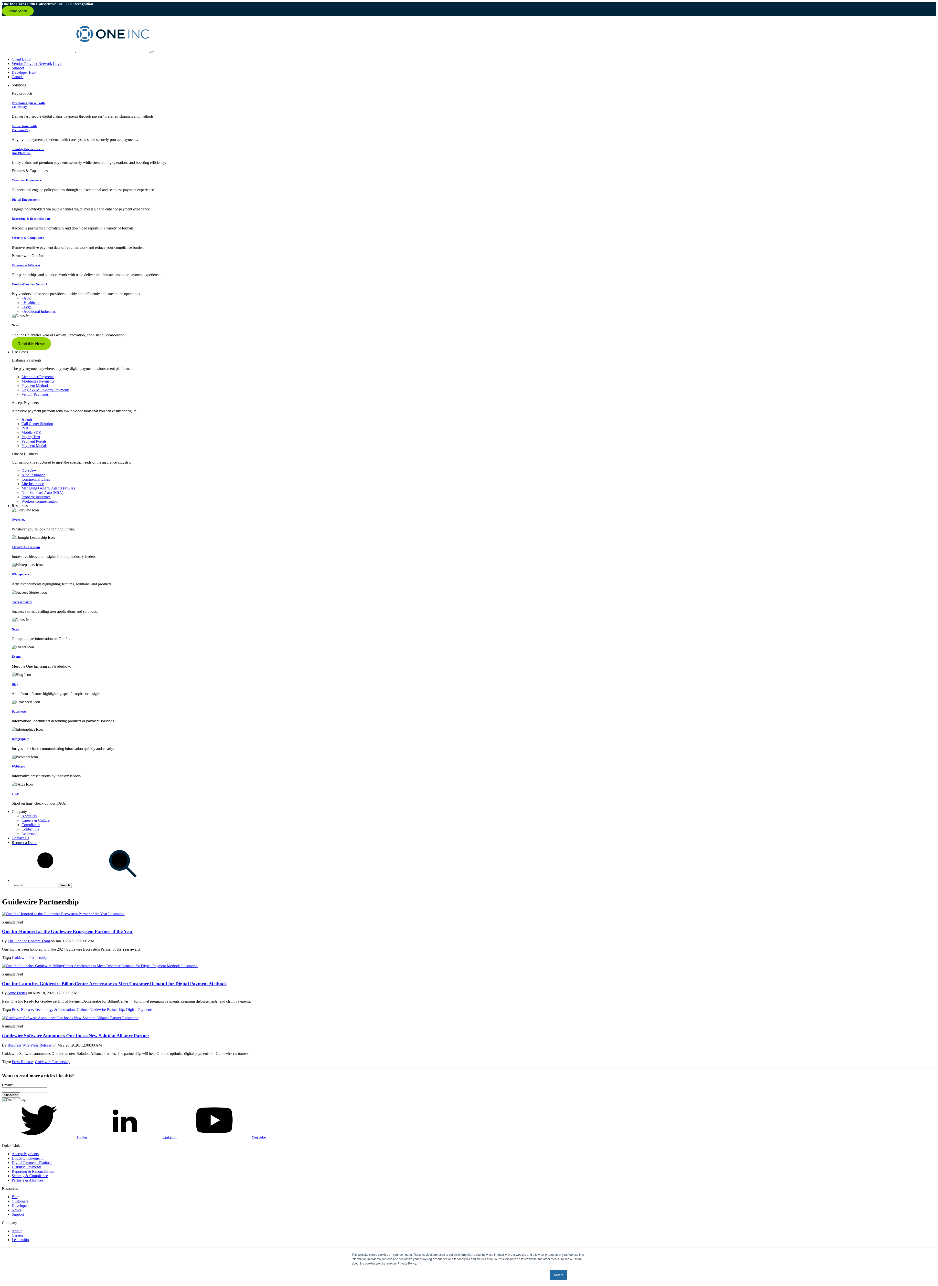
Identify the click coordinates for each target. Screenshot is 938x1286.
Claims (82, 1009)
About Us (29, 816)
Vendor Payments (35, 394)
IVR (24, 428)
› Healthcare (30, 303)
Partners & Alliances (26, 265)
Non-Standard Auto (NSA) (42, 492)
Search (65, 885)
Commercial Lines (35, 479)
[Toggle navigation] (152, 52)
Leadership (30, 833)
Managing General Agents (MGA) (48, 488)
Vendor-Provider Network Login (37, 64)
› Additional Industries (38, 311)
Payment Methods (35, 386)
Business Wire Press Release (30, 1045)
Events (16, 656)
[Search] (85, 880)
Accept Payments (25, 1154)
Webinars (18, 766)
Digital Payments (139, 1009)
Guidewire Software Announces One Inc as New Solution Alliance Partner (75, 1035)
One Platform (28, 151)
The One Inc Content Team (29, 941)
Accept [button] (558, 1275)
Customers (20, 1201)
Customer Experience (27, 180)
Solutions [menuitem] (19, 85)
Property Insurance (36, 497)
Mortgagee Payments (37, 381)
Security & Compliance (28, 237)
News (15, 629)
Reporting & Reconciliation (31, 218)
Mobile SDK (31, 432)
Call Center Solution (37, 424)
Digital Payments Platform (32, 1163)
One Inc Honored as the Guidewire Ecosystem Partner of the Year (67, 931)
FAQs (15, 794)
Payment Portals (33, 441)
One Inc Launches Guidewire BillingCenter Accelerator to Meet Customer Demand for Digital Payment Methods (114, 983)
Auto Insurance (33, 475)
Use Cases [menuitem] (20, 352)
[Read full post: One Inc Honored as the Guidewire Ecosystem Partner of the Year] (63, 914)
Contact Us (30, 829)
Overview (29, 470)
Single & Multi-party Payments (45, 390)
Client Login (21, 59)
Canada (17, 77)
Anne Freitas (17, 993)
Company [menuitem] (19, 811)
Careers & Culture (35, 820)
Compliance (30, 825)
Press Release (22, 1009)
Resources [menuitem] (20, 506)
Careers (17, 1235)
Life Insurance (32, 484)
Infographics (20, 739)
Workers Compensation (39, 501)
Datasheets (19, 711)
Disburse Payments (26, 1167)
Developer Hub (24, 72)
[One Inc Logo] (76, 51)
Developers (20, 1205)
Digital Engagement (25, 199)
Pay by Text (30, 437)
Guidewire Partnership (29, 957)
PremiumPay (24, 128)
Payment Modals (34, 446)
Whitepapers (20, 574)
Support (18, 68)
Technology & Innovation (55, 1009)
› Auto (26, 298)
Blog (15, 684)
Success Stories (22, 602)
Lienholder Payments (37, 377)
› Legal (26, 307)
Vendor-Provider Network (30, 284)
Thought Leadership (26, 547)
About (16, 1231)
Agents (26, 419)
